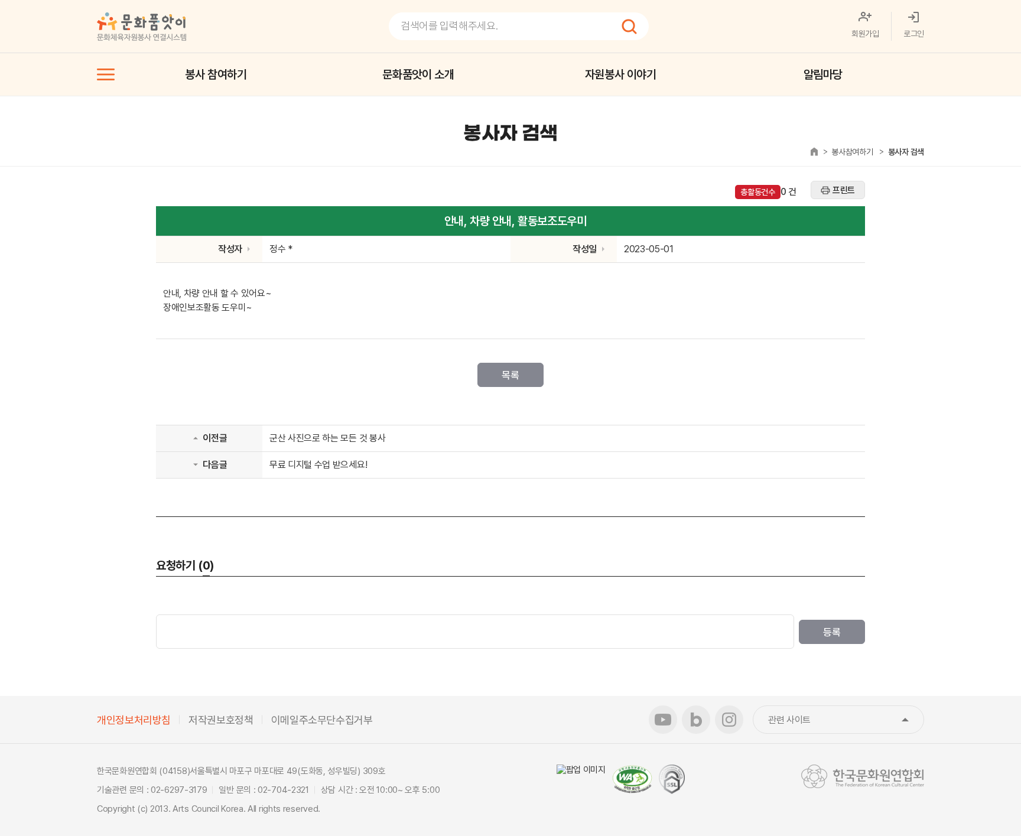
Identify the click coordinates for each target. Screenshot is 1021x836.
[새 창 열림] (581, 770)
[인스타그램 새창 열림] (729, 719)
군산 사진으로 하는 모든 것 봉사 (327, 438)
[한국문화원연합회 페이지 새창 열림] (862, 776)
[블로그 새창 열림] (696, 719)
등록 (831, 632)
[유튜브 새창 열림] (663, 719)
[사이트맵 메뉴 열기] (106, 74)
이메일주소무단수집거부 (322, 720)
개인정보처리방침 (134, 720)
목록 (510, 375)
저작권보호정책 (220, 720)
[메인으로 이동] (141, 26)
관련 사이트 (846, 720)
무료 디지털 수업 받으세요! (318, 464)
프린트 (844, 190)
